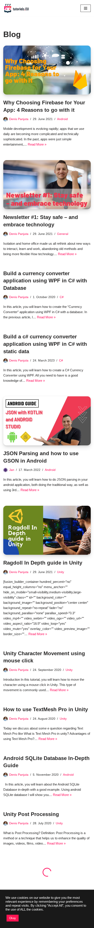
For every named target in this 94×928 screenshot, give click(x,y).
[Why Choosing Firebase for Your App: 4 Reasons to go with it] (47, 70)
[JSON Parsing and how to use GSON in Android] (47, 420)
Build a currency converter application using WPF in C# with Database (45, 280)
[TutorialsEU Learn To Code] (16, 8)
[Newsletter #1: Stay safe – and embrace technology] (47, 184)
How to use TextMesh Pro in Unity (45, 709)
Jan (11, 470)
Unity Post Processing (31, 814)
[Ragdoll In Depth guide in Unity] (47, 530)
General (62, 234)
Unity (60, 572)
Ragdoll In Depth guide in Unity (42, 563)
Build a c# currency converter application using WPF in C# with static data (45, 344)
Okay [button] (12, 918)
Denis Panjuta (18, 119)
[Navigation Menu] (85, 8)
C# (62, 297)
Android (62, 119)
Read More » (37, 144)
